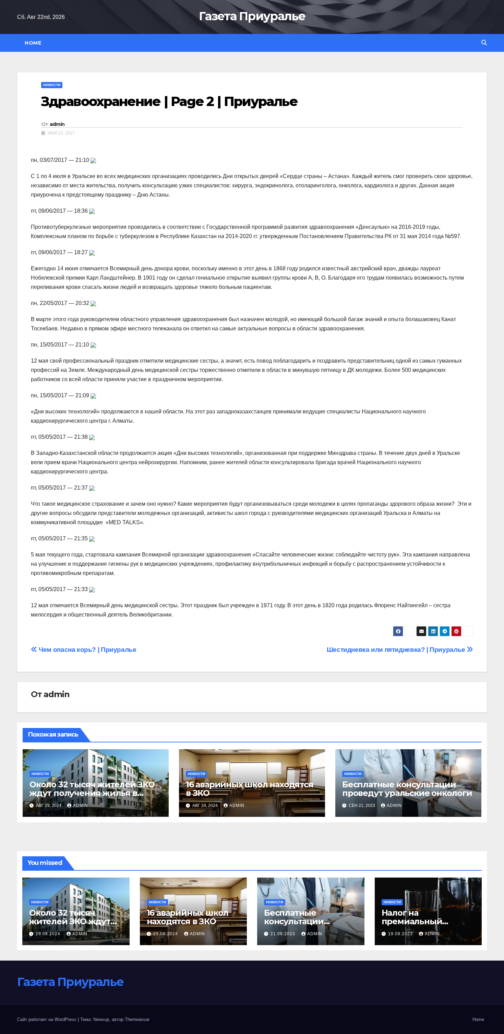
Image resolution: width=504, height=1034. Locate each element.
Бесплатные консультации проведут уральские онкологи (407, 788)
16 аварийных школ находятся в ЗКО (249, 788)
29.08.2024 (49, 933)
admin (57, 124)
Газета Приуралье (252, 16)
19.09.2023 (401, 933)
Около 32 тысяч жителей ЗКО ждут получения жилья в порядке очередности (92, 793)
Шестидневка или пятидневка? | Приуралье (397, 649)
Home (33, 43)
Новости (51, 85)
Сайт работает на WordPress (47, 1019)
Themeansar (137, 1019)
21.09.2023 (284, 933)
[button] (484, 43)
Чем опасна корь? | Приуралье (86, 649)
